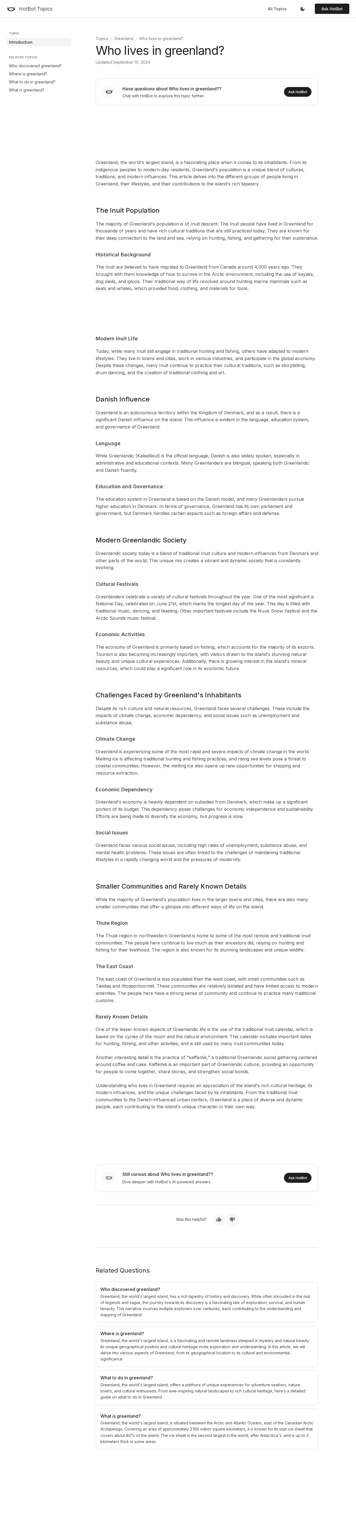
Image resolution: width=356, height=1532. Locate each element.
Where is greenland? (28, 73)
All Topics (277, 8)
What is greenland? (26, 90)
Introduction (21, 42)
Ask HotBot (332, 8)
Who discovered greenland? (35, 65)
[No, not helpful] (232, 1219)
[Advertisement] (207, 130)
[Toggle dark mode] (302, 8)
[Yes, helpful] (218, 1219)
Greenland (123, 38)
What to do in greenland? (32, 82)
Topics (102, 38)
